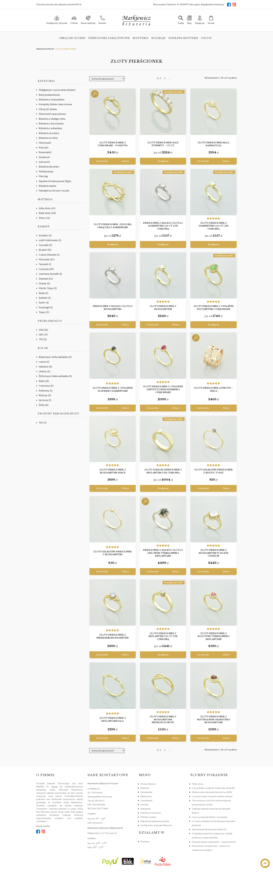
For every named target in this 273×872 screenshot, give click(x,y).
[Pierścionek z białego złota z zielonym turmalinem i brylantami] (163, 519)
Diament (43, 278)
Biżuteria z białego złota (52, 118)
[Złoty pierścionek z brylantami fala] (112, 686)
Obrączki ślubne (72, 38)
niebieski (44, 366)
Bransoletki (45, 152)
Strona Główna (147, 783)
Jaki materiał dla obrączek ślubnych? (209, 829)
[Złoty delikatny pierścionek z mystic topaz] (213, 439)
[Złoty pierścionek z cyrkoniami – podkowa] (112, 112)
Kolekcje (159, 38)
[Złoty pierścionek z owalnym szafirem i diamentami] (112, 355)
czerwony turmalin (49, 273)
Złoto (42, 217)
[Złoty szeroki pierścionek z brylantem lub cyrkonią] (163, 439)
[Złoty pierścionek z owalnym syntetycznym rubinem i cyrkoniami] (163, 355)
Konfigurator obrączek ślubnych (156, 825)
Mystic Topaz (46, 288)
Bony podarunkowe (49, 94)
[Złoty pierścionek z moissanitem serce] (112, 439)
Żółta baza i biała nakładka (53, 375)
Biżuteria (141, 38)
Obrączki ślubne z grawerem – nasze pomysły (214, 841)
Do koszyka (102, 161)
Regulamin (145, 808)
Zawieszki (44, 156)
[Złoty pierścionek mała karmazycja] (213, 112)
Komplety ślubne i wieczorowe (55, 104)
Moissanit (44, 259)
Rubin (42, 292)
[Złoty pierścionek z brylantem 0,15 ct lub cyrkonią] (163, 602)
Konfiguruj (163, 161)
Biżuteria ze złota (48, 137)
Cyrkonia (44, 268)
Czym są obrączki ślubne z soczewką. (209, 817)
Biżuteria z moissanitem (51, 99)
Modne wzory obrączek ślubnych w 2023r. (212, 792)
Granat (42, 283)
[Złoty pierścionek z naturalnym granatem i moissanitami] (213, 686)
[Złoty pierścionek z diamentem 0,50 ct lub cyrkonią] (213, 192)
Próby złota (197, 783)
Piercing (43, 176)
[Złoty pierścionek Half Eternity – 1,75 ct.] (163, 112)
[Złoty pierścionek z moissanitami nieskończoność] (163, 686)
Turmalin (43, 244)
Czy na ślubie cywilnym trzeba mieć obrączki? (213, 788)
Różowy (43, 395)
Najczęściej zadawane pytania (154, 821)
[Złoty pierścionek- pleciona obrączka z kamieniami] (112, 192)
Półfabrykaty (46, 171)
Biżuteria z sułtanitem (50, 128)
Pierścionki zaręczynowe (109, 38)
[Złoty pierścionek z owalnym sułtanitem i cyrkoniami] (213, 275)
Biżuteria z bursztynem (51, 123)
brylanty (43, 235)
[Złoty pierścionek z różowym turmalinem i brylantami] (213, 602)
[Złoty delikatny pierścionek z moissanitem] (112, 519)
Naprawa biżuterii (183, 38)
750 (41, 339)
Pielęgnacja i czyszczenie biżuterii (57, 89)
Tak (41, 422)
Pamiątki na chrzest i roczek (54, 190)
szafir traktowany (48, 240)
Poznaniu (144, 841)
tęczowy (43, 399)
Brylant (43, 249)
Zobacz (125, 161)
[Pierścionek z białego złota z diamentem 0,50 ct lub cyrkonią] (163, 192)
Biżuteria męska (47, 185)
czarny (42, 361)
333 (41, 329)
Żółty (42, 404)
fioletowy (44, 390)
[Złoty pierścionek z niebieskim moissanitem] (112, 602)
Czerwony (44, 385)
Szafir (42, 302)
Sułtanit (43, 297)
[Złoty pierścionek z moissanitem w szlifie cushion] (213, 519)
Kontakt (144, 804)
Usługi (206, 38)
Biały (41, 380)
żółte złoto (45, 208)
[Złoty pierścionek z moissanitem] (163, 275)
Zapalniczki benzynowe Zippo (55, 180)
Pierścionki (45, 142)
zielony (42, 371)
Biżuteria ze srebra (49, 132)
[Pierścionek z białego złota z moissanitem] (112, 275)
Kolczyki (43, 147)
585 (41, 334)
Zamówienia (146, 792)
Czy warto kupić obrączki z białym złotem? (212, 796)
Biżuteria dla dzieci (49, 166)
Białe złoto (45, 212)
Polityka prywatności (150, 812)
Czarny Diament (47, 254)
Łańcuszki (44, 161)
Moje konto (146, 796)
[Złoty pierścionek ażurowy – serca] (213, 355)
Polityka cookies (148, 817)
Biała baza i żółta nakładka (53, 356)
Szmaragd (44, 307)
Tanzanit (43, 264)
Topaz (42, 312)
